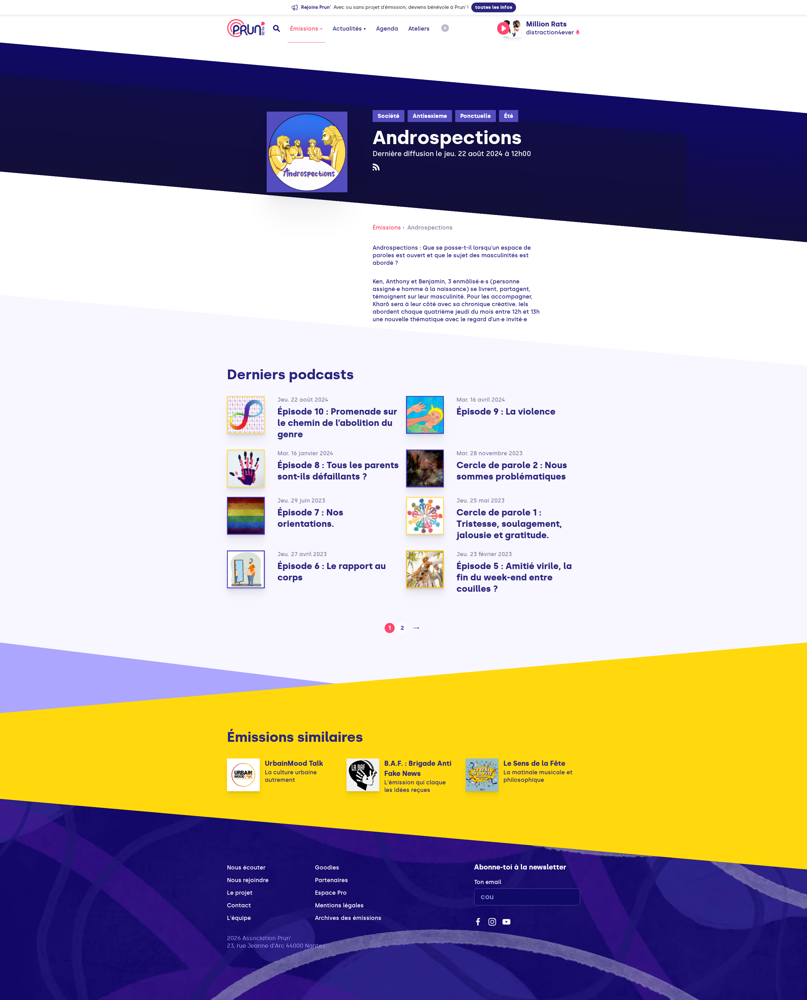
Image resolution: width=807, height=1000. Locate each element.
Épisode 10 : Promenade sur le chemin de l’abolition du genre (337, 422)
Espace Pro (331, 892)
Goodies (327, 867)
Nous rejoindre (248, 880)
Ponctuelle (475, 116)
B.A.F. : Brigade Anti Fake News (417, 768)
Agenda (387, 28)
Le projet (240, 892)
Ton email (487, 882)
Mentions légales (339, 905)
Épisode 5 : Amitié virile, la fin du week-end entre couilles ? (514, 577)
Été (508, 116)
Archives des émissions (348, 918)
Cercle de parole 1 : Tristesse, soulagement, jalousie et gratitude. (509, 523)
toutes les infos (493, 7)
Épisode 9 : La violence (505, 411)
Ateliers (419, 28)
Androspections (430, 227)
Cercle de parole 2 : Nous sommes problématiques (511, 471)
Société (388, 116)
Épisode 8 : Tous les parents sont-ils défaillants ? (338, 471)
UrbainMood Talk (294, 763)
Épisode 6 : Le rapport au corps (331, 572)
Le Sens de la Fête (534, 763)
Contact (239, 905)
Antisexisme (430, 116)
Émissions (304, 28)
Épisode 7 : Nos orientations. (310, 518)
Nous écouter (246, 867)
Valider (558, 897)
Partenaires (331, 880)
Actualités (347, 28)
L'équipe (239, 918)
